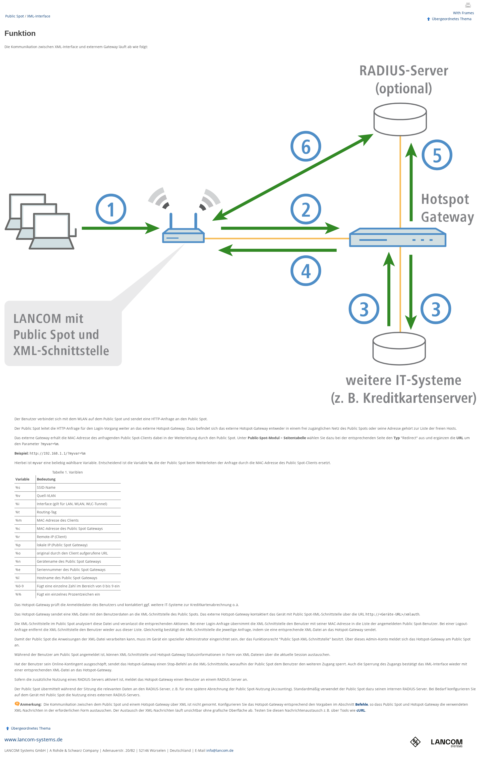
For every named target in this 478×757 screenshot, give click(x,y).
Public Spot (14, 16)
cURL (361, 710)
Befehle (361, 704)
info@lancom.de (220, 750)
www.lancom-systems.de (33, 739)
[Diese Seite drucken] (469, 6)
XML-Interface (38, 16)
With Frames (463, 12)
